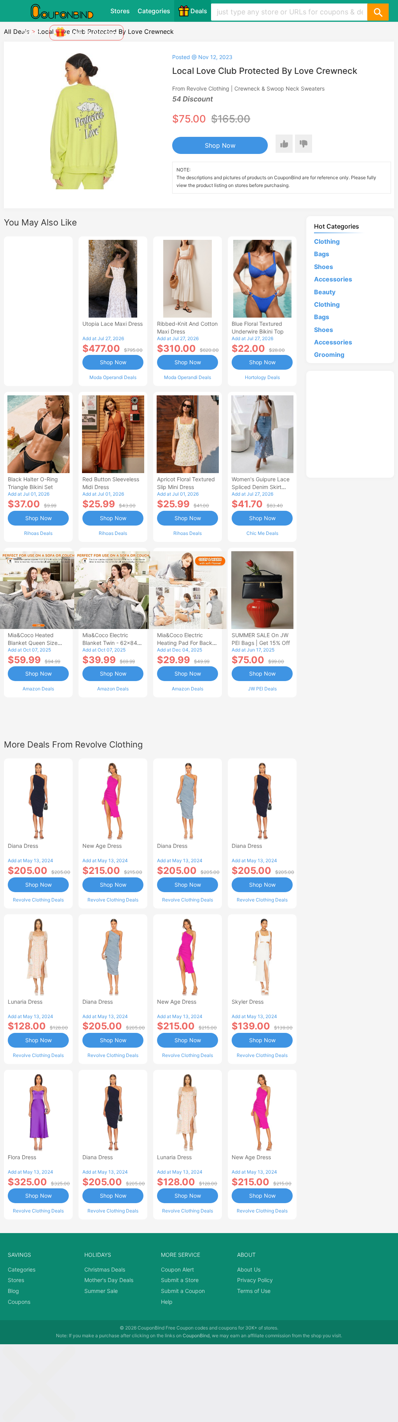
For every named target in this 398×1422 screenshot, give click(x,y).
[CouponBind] (67, 11)
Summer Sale (101, 1290)
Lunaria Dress (25, 1001)
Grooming (329, 354)
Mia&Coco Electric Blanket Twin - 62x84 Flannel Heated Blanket (111, 643)
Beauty (324, 292)
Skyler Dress (248, 1001)
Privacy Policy (255, 1280)
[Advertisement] (38, 310)
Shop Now (220, 145)
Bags (321, 254)
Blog (13, 1290)
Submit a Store (180, 1280)
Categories (154, 11)
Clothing (327, 241)
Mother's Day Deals (108, 1280)
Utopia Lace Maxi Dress (112, 323)
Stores (120, 11)
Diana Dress (23, 845)
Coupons (19, 1301)
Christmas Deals (104, 1269)
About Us (248, 1269)
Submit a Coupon (183, 1290)
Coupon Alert (177, 1269)
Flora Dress (22, 1157)
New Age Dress (102, 845)
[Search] (378, 12)
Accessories (333, 279)
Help (167, 1301)
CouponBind (196, 1335)
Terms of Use (254, 1290)
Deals (198, 11)
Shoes (323, 267)
